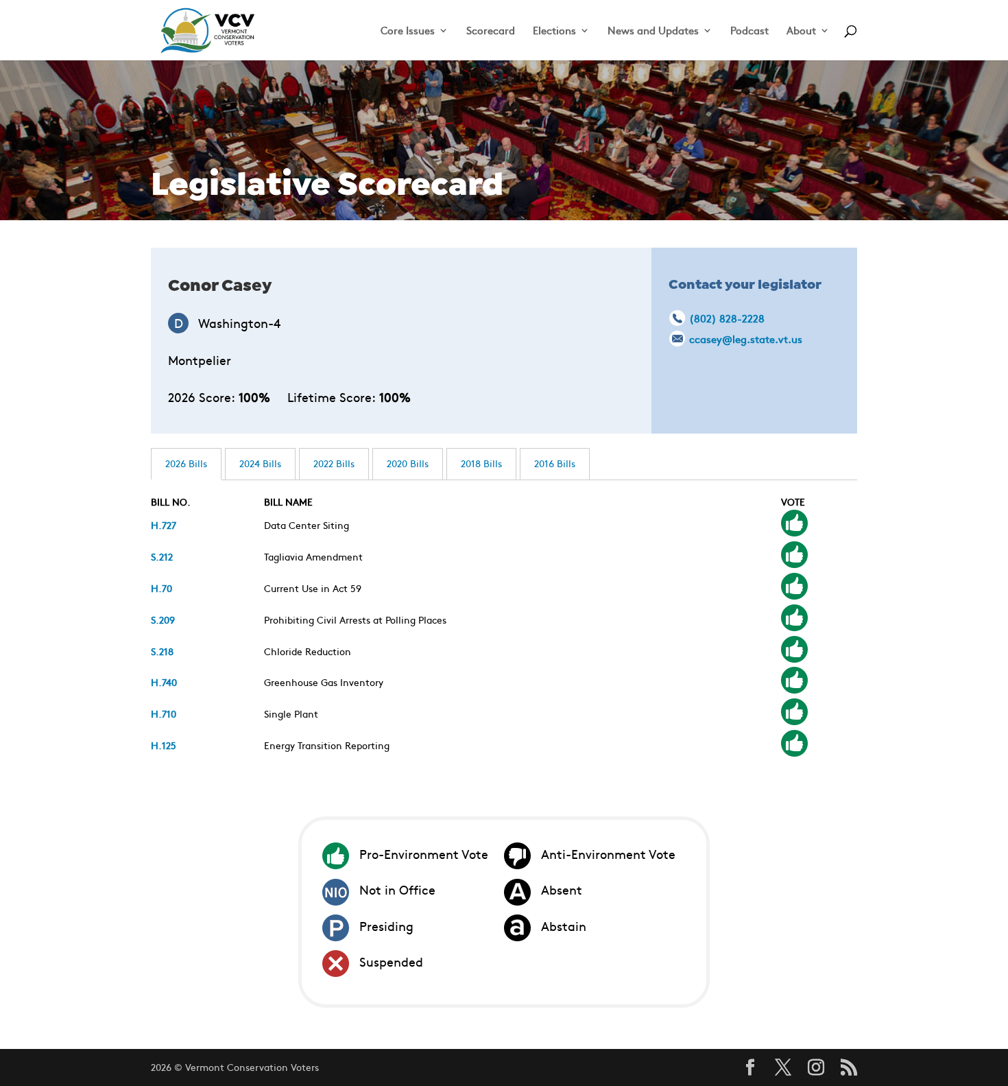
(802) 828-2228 (727, 318)
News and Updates (653, 31)
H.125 (163, 745)
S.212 (162, 556)
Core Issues (408, 31)
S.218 (162, 651)
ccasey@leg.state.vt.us (745, 338)
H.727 (163, 525)
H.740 (164, 682)
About (801, 31)
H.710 (163, 713)
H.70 (161, 588)
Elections (554, 31)
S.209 (163, 619)
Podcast (749, 31)
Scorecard (490, 31)
